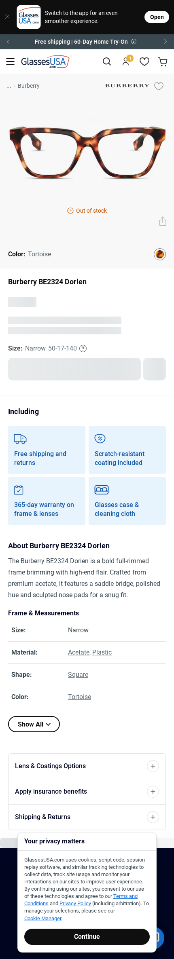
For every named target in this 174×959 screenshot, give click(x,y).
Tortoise (79, 697)
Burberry (29, 85)
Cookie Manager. (43, 918)
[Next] (166, 41)
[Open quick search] (106, 61)
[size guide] (83, 348)
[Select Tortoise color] (160, 254)
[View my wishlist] (144, 61)
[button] (87, 41)
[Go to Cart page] (163, 61)
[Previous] (8, 41)
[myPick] (159, 86)
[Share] (163, 222)
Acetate (78, 652)
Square (78, 674)
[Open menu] (10, 61)
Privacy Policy (75, 903)
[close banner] (5, 17)
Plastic (102, 652)
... (8, 85)
